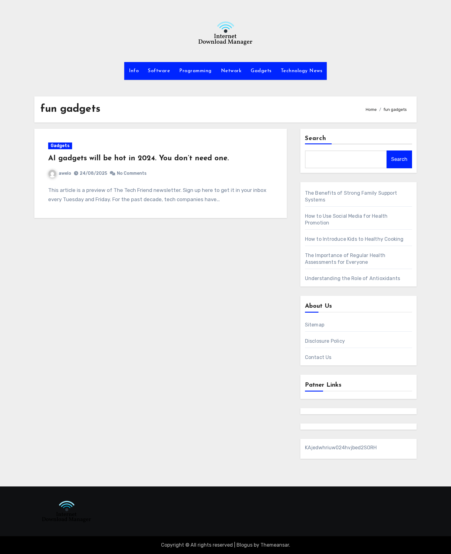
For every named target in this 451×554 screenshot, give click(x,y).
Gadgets (261, 70)
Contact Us (318, 357)
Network (231, 70)
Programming (195, 70)
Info (134, 70)
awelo (65, 173)
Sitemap (314, 325)
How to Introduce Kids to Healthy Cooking (354, 239)
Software (159, 70)
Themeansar (274, 545)
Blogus (244, 545)
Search (315, 138)
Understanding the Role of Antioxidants (352, 278)
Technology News (301, 70)
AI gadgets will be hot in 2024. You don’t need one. (138, 158)
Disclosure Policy (325, 341)
